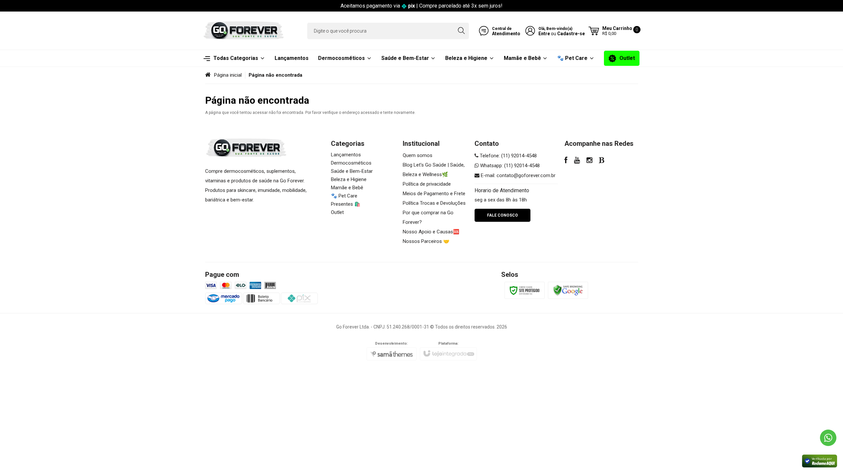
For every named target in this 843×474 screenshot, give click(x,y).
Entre (544, 33)
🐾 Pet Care (344, 196)
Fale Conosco (502, 215)
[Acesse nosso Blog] (602, 161)
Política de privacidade (427, 184)
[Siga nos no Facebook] (565, 161)
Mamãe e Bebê (347, 188)
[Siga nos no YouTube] (577, 161)
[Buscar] (461, 31)
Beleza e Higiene (349, 179)
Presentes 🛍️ (346, 204)
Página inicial (228, 75)
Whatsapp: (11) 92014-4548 (509, 166)
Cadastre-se (571, 33)
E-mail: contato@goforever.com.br (517, 175)
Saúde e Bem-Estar (352, 171)
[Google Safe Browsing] (568, 290)
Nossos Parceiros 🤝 (426, 241)
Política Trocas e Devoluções (434, 203)
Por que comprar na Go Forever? (428, 217)
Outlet (337, 212)
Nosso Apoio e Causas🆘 (431, 232)
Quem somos (417, 155)
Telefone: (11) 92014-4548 (507, 156)
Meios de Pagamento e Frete (434, 194)
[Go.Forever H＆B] (244, 30)
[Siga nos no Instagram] (589, 161)
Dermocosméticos (351, 163)
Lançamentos (346, 155)
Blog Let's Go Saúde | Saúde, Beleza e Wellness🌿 (434, 169)
